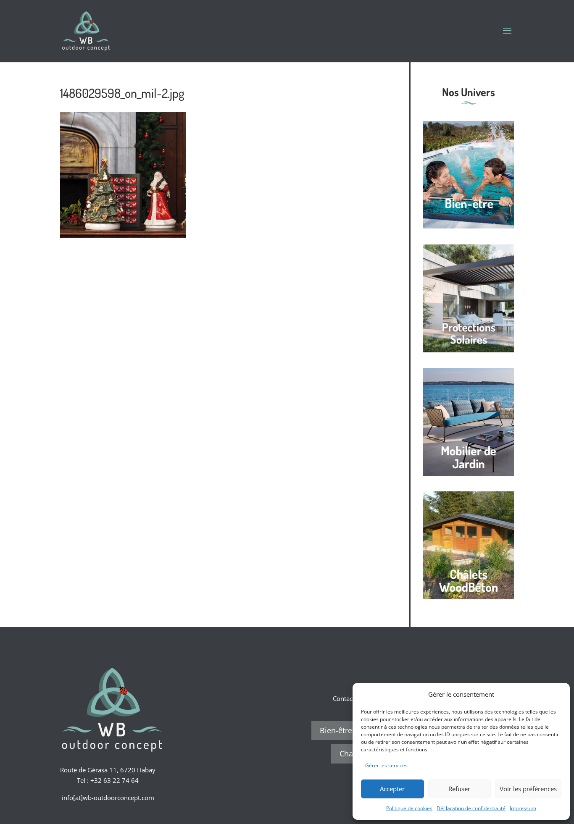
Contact (344, 698)
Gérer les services (386, 765)
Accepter (392, 789)
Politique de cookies (409, 808)
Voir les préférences (528, 789)
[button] (557, 694)
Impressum (523, 808)
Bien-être (336, 730)
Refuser (459, 789)
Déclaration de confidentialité (471, 808)
